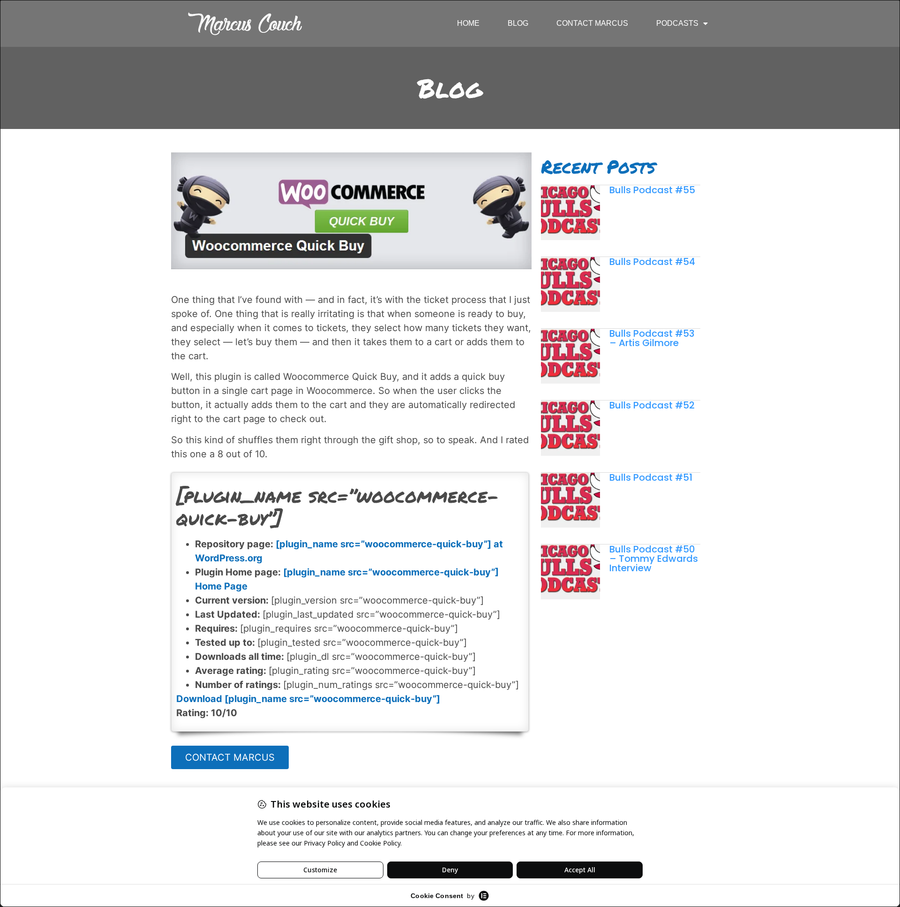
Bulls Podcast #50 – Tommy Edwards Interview (653, 558)
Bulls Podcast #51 (650, 477)
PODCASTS (677, 23)
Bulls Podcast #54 (652, 261)
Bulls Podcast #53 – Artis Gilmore (652, 338)
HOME (468, 23)
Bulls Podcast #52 (652, 405)
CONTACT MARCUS (592, 23)
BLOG (518, 23)
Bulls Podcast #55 (652, 190)
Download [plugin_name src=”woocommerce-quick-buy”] (308, 698)
